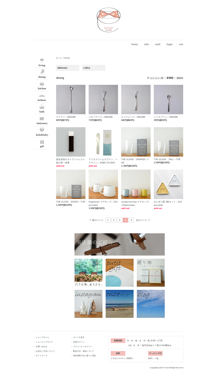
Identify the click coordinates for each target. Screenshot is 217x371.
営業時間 (118, 340)
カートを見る (79, 337)
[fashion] (42, 96)
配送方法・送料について (83, 351)
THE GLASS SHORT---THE (70, 201)
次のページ (141, 220)
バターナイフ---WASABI (101, 117)
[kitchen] (42, 85)
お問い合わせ (41, 346)
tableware (62, 67)
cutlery (86, 67)
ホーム (59, 58)
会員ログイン (79, 342)
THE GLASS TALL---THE (167, 159)
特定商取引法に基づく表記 (84, 355)
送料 (118, 353)
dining (67, 58)
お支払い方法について (45, 351)
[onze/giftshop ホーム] (108, 19)
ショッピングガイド (44, 342)
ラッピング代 (155, 353)
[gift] (42, 143)
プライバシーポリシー (82, 346)
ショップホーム (42, 337)
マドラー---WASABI (66, 117)
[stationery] (42, 120)
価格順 (179, 78)
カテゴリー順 (156, 78)
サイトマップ (41, 355)
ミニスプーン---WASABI (166, 117)
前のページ (97, 220)
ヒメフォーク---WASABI (133, 117)
